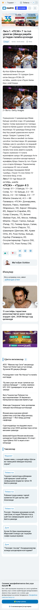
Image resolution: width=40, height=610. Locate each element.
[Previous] (3, 303)
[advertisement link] (21, 8)
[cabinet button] (35, 8)
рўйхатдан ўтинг (12, 280)
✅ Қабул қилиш (20, 601)
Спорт (6, 42)
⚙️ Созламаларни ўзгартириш (20, 606)
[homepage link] (8, 8)
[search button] (30, 8)
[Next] (37, 303)
